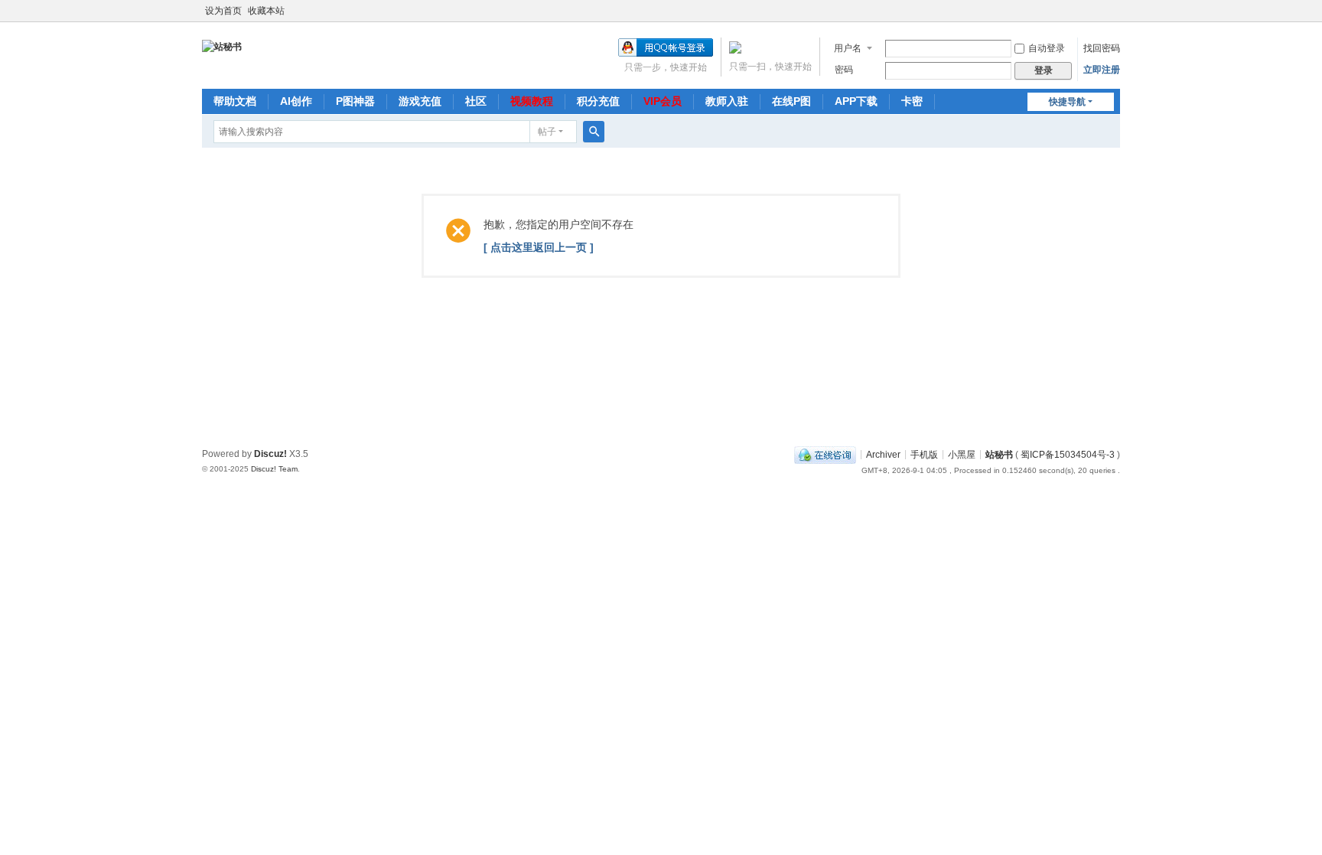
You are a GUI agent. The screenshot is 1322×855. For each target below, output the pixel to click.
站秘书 (999, 454)
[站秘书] (222, 46)
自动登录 (1046, 48)
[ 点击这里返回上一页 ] (539, 247)
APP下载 (856, 101)
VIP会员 (662, 101)
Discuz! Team (274, 469)
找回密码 (1101, 48)
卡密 (912, 101)
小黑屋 (961, 454)
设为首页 (223, 10)
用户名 (847, 48)
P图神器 (355, 101)
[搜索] (593, 131)
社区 (476, 101)
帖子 (547, 131)
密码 (844, 69)
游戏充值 (420, 101)
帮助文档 (234, 101)
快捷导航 (1067, 101)
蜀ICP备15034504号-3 (1068, 454)
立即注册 (1101, 69)
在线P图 (791, 101)
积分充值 (598, 101)
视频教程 (531, 101)
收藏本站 (266, 10)
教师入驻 (726, 101)
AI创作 (296, 101)
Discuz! (270, 454)
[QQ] (825, 454)
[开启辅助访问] (1116, 11)
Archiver (883, 454)
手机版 (924, 454)
